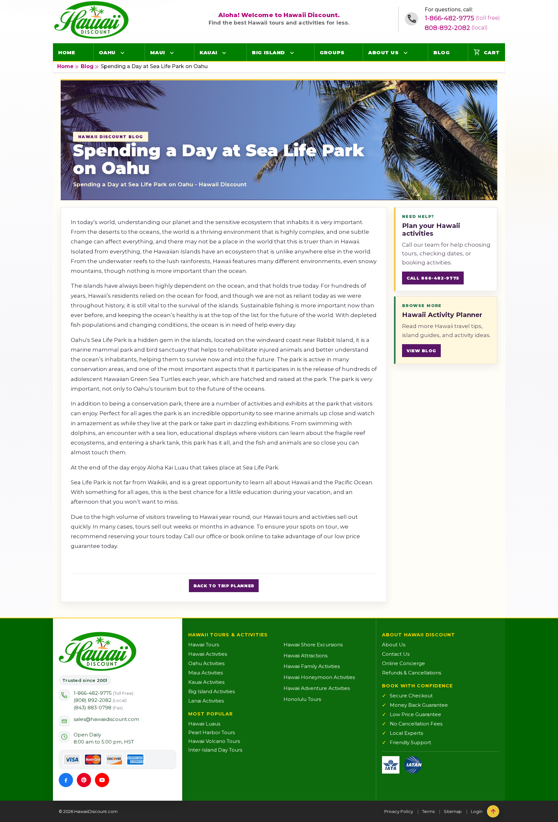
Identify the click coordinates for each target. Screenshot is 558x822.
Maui (157, 52)
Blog (441, 52)
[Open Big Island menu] (292, 52)
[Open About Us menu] (405, 52)
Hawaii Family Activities (312, 666)
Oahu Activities (206, 663)
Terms (428, 811)
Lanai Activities (206, 701)
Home (66, 52)
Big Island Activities (211, 691)
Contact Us (395, 654)
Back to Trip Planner (223, 585)
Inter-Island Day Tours (215, 750)
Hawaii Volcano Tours (214, 741)
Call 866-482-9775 (433, 278)
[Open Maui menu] (172, 52)
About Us (383, 52)
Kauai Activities (206, 682)
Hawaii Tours (203, 645)
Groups (332, 52)
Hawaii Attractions (305, 655)
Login (476, 811)
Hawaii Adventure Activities (317, 688)
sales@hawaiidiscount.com (106, 719)
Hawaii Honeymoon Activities (319, 677)
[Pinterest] (84, 780)
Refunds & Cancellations (411, 673)
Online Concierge (403, 663)
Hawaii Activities (207, 654)
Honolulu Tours (302, 699)
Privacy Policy (398, 811)
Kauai (208, 52)
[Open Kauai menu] (224, 52)
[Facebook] (66, 780)
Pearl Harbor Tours (211, 732)
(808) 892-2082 (100, 700)
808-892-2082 (456, 28)
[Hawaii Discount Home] (97, 651)
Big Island (268, 52)
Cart (486, 52)
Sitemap (453, 811)
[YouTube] (102, 780)
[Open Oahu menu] (122, 52)
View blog (421, 350)
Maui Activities (205, 673)
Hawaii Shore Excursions (313, 645)
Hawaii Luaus (204, 724)
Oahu (107, 52)
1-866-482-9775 (462, 18)
